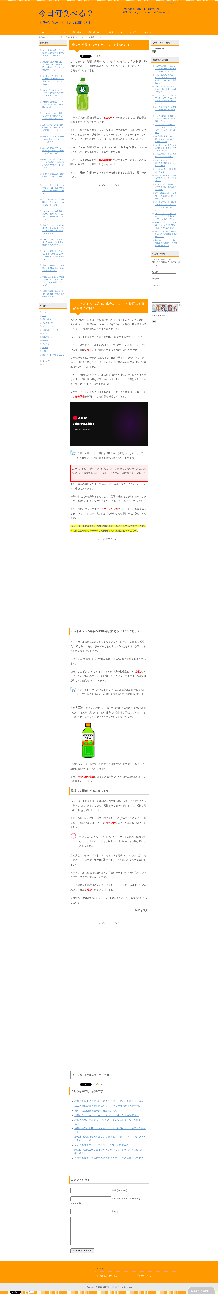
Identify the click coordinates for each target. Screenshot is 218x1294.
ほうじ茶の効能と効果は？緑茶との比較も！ (98, 1110)
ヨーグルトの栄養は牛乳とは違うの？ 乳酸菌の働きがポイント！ (166, 234)
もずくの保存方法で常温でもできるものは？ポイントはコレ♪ (165, 178)
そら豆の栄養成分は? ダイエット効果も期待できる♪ (102, 1145)
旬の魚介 (132, 32)
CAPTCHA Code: (159, 315)
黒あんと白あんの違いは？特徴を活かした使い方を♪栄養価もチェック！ (53, 127)
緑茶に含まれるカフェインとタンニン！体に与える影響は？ (106, 1115)
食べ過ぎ (46, 361)
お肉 (44, 312)
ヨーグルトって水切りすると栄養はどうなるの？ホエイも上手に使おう (165, 148)
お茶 (44, 316)
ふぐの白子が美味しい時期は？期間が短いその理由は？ (165, 109)
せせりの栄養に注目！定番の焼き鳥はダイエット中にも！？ (53, 176)
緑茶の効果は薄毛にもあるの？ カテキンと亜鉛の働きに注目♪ (107, 1106)
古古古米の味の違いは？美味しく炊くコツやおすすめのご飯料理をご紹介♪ (53, 202)
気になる (147, 32)
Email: (155, 272)
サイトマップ (60, 32)
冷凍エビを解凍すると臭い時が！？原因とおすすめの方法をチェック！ (53, 268)
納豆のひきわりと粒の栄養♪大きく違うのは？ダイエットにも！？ (53, 139)
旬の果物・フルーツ (114, 32)
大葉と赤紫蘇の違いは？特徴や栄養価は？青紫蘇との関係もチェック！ (53, 293)
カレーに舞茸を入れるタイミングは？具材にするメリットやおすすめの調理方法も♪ (53, 255)
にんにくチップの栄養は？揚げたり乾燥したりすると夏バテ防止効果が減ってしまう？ (53, 215)
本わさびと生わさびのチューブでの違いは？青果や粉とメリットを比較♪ (53, 93)
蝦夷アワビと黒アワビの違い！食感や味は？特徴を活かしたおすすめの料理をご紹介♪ (53, 164)
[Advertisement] (109, 232)
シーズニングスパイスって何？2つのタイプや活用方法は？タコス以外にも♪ (53, 242)
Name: (155, 265)
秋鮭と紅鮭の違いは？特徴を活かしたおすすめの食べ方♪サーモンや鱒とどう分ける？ (53, 281)
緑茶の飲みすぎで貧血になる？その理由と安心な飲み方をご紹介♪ (109, 1101)
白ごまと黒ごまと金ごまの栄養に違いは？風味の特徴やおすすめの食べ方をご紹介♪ (53, 189)
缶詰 (44, 351)
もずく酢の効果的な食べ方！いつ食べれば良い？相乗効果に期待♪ (165, 139)
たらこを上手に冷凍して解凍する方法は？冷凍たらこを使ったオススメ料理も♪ (165, 216)
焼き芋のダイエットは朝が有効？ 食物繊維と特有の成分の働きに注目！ (166, 243)
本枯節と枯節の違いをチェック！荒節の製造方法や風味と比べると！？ (53, 104)
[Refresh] (180, 305)
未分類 (45, 341)
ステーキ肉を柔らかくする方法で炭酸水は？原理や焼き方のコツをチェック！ (53, 53)
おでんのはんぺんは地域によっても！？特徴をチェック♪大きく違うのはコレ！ (53, 116)
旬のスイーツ (47, 326)
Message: (156, 285)
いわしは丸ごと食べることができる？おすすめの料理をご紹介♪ (165, 187)
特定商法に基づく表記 (108, 1276)
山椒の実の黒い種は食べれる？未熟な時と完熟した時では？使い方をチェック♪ (165, 68)
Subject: (155, 279)
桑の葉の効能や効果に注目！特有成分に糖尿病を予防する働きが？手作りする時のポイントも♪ (53, 66)
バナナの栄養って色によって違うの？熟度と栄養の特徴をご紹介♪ (165, 118)
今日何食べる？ (66, 13)
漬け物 (45, 348)
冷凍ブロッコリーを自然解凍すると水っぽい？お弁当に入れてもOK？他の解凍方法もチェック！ (53, 229)
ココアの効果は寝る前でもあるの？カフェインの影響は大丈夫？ (108, 1158)
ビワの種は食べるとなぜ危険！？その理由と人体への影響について (165, 196)
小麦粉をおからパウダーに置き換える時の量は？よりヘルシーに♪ (165, 163)
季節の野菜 (76, 32)
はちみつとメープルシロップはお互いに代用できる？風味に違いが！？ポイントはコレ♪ (53, 80)
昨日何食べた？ (48, 337)
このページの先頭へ (202, 1291)
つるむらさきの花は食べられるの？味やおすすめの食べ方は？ (165, 89)
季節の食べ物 (93, 32)
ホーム (44, 32)
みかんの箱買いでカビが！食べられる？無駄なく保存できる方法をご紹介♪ (53, 150)
